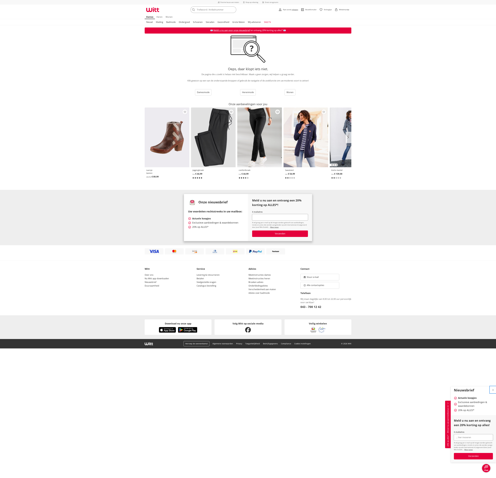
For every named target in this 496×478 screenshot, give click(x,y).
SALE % (267, 22)
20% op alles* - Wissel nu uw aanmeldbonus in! (448, 426)
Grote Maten (238, 22)
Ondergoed (184, 22)
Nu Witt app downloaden (157, 278)
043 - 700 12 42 (310, 307)
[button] (348, 137)
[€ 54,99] (306, 137)
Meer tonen (468, 450)
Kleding (159, 22)
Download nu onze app (178, 323)
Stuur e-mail (312, 278)
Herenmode (248, 92)
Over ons (149, 274)
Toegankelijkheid (252, 343)
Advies (252, 268)
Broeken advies (256, 282)
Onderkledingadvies (258, 285)
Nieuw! (149, 22)
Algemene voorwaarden (222, 343)
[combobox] (219, 10)
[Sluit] (493, 390)
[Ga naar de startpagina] (152, 10)
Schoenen (198, 22)
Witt (147, 268)
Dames (149, 16)
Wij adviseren (254, 22)
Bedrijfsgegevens (270, 343)
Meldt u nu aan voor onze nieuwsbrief (231, 30)
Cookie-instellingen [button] (302, 343)
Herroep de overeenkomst (196, 343)
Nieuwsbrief (150, 282)
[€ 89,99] (167, 137)
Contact (304, 268)
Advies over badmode (259, 293)
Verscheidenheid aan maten (262, 289)
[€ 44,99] (213, 137)
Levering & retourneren (208, 274)
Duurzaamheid (152, 285)
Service (201, 268)
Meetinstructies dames (260, 274)
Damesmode (203, 92)
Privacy (239, 343)
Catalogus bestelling (206, 285)
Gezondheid (223, 22)
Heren (159, 16)
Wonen (169, 16)
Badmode (171, 22)
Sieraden (210, 22)
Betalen (200, 278)
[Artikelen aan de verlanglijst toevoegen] (185, 112)
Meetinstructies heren (259, 278)
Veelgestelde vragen (206, 282)
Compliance (286, 343)
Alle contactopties (315, 285)
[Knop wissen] (234, 10)
